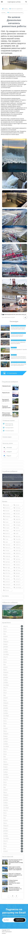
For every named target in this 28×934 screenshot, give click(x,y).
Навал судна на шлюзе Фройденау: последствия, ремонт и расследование (15, 868)
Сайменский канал (18, 553)
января (5, 644)
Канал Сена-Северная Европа (8, 533)
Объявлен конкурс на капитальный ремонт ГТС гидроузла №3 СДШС (15, 889)
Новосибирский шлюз (8, 544)
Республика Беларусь (8, 553)
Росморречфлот (9, 427)
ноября (5, 649)
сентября (6, 654)
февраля (5, 641)
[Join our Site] (10, 455)
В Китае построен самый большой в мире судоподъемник (7, 414)
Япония (7, 590)
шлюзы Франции (18, 584)
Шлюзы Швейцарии (8, 587)
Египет (6, 519)
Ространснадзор (9, 430)
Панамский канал (18, 547)
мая (4, 634)
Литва (6, 539)
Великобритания (8, 513)
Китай (16, 533)
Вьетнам (17, 516)
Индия (6, 522)
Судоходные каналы (8, 562)
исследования (18, 525)
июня (5, 631)
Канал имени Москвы (18, 530)
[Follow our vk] (10, 447)
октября (5, 652)
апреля (5, 636)
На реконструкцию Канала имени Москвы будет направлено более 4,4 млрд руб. (16, 862)
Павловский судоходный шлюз (6, 406)
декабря (5, 647)
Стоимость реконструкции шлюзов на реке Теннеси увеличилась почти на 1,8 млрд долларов (18, 335)
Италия (17, 528)
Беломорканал (18, 508)
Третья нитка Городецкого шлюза (8, 564)
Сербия (17, 556)
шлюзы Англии (8, 579)
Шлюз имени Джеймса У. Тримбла (19, 349)
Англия (17, 505)
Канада (7, 530)
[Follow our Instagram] (10, 451)
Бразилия (17, 510)
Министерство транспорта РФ (9, 424)
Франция (17, 573)
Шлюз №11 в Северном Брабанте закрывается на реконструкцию (15, 875)
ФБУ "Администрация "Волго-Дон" (18, 567)
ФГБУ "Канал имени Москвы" (8, 573)
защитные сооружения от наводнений (18, 519)
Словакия (7, 559)
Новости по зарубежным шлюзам (18, 325)
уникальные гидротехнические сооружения (18, 564)
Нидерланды (18, 542)
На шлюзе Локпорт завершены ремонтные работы (18, 343)
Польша (7, 550)
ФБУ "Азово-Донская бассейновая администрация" (18, 570)
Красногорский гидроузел (8, 536)
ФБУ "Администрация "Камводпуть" (8, 570)
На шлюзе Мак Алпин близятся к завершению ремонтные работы (18, 357)
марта (5, 639)
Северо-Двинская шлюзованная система (8, 556)
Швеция (17, 576)
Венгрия (17, 513)
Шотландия (18, 587)
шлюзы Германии (18, 579)
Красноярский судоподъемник (5, 400)
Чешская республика (8, 576)
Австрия (7, 505)
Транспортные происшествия (18, 562)
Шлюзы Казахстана (8, 581)
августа (5, 626)
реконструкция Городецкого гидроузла (18, 550)
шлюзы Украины (8, 584)
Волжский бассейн (8, 516)
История (7, 528)
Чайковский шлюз (6, 386)
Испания (7, 525)
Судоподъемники (18, 559)
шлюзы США (13, 347)
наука (6, 542)
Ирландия (17, 522)
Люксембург (18, 539)
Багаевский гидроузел (8, 508)
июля (4, 629)
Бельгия (7, 510)
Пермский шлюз (6, 392)
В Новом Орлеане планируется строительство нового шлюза (18, 328)
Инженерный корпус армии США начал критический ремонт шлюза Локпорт (18, 364)
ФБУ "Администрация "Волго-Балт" (8, 567)
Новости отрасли (18, 544)
